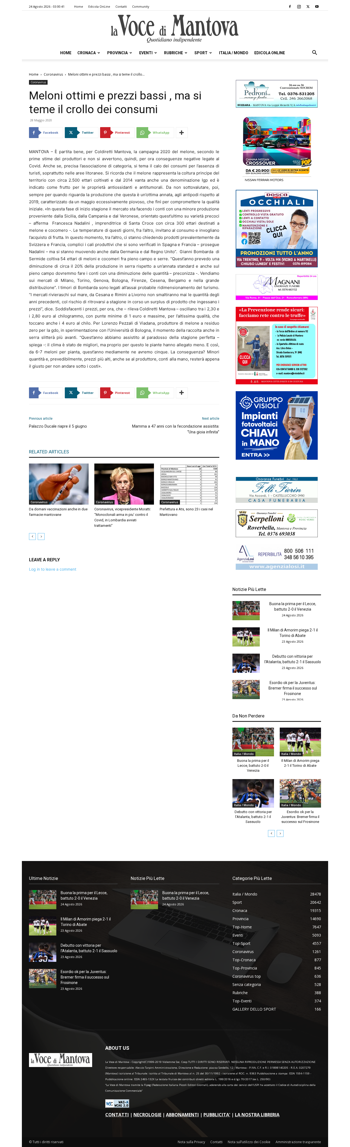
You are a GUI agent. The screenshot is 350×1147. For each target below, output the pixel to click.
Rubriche (173, 53)
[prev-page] (32, 536)
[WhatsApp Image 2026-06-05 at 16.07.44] (277, 181)
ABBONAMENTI (182, 1115)
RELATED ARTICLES (49, 451)
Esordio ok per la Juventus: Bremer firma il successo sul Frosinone (293, 688)
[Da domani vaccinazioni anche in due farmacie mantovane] (59, 484)
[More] (182, 132)
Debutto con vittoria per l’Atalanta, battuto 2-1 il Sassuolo (253, 817)
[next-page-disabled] (41, 536)
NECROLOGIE (147, 1115)
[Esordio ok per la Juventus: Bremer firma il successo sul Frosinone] (246, 689)
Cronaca (86, 53)
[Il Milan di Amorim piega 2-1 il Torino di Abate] (246, 637)
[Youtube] (317, 6)
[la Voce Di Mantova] (175, 29)
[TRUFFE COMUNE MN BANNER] (277, 382)
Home (78, 6)
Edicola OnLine (99, 6)
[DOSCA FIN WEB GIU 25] (277, 265)
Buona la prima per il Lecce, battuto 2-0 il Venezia (253, 766)
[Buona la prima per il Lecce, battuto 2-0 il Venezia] (246, 610)
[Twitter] (308, 6)
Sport (201, 53)
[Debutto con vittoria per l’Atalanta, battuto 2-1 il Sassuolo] (246, 663)
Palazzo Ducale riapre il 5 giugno (58, 426)
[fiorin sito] (277, 501)
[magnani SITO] (277, 298)
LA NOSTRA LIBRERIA (257, 1115)
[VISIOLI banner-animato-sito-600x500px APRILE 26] (277, 458)
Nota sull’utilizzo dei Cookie (249, 1142)
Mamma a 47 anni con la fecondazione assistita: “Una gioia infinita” (175, 429)
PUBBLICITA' (216, 1115)
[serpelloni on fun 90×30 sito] (277, 535)
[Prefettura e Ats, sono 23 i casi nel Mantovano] (189, 484)
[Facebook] (290, 6)
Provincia (117, 53)
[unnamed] (277, 568)
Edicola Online (269, 53)
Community (140, 6)
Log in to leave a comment (52, 569)
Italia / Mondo (233, 53)
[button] (314, 53)
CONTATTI (117, 1115)
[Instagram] (299, 6)
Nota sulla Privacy (191, 1142)
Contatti (121, 6)
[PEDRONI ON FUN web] (277, 106)
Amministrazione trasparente (298, 1142)
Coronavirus (53, 74)
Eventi (146, 53)
